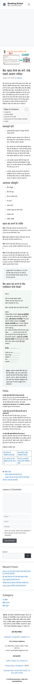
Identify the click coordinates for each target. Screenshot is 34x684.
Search (5, 552)
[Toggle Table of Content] (25, 109)
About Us (14, 660)
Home (8, 660)
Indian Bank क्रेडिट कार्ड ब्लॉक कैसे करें (14, 585)
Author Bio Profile (20, 670)
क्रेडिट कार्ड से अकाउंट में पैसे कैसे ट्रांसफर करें (15, 582)
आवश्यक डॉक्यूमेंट (9, 114)
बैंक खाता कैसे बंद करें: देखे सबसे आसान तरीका (15, 576)
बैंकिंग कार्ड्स (6, 602)
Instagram (7, 637)
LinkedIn (23, 637)
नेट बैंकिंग (5, 599)
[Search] (28, 555)
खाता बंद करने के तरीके (10, 117)
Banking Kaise (15, 3)
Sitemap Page (9, 670)
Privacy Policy (10, 665)
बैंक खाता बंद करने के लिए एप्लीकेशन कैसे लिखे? (16, 119)
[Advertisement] (17, 27)
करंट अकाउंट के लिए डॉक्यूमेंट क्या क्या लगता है (9, 461)
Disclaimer (19, 665)
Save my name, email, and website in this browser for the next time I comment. (18, 533)
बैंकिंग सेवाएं (8, 472)
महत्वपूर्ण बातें (7, 112)
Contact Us (23, 660)
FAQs (6, 121)
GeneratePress (17, 681)
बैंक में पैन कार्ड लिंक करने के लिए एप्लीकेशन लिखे (24, 461)
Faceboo (15, 637)
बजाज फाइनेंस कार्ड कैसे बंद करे (13, 474)
